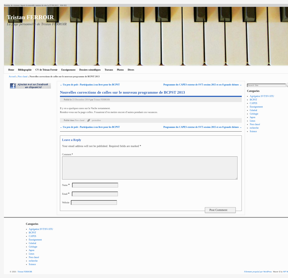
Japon (252, 117)
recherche (254, 127)
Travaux (109, 69)
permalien (96, 120)
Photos (120, 69)
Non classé (22, 76)
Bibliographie (25, 69)
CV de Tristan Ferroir (46, 69)
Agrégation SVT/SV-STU (262, 96)
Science (253, 131)
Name (66, 185)
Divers (131, 69)
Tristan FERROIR (30, 17)
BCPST (253, 99)
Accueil (12, 76)
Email (66, 194)
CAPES (253, 103)
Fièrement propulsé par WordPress (258, 272)
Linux (252, 120)
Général (253, 110)
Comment (67, 154)
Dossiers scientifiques (90, 69)
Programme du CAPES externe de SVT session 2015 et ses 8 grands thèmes (202, 84)
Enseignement (68, 69)
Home (11, 69)
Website (65, 202)
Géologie (254, 113)
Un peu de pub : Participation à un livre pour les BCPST (90, 84)
